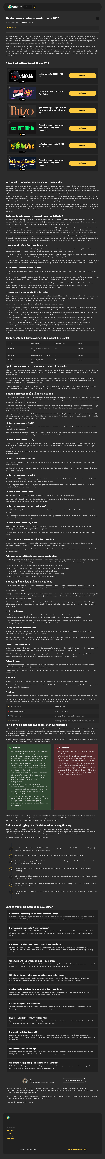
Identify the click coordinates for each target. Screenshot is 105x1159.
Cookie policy (10, 1138)
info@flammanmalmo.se (74, 1080)
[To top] (85, 1149)
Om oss (9, 1133)
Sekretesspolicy (11, 1136)
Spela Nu (82, 75)
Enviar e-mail (12, 27)
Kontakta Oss (10, 1130)
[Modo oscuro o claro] (34, 7)
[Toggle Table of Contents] (97, 18)
